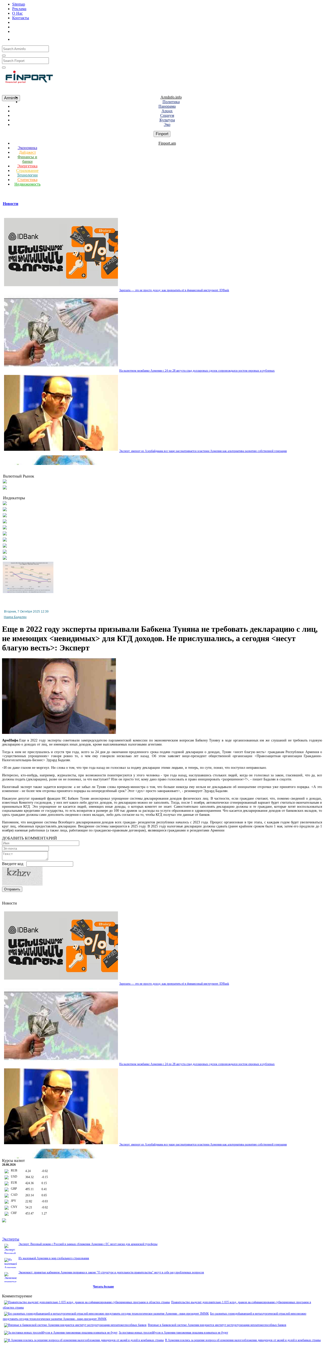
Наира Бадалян (15, 617)
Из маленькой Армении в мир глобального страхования (53, 1258)
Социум (167, 115)
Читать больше (103, 1286)
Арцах (167, 111)
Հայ (22, 38)
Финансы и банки (27, 159)
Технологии (27, 175)
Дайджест (27, 152)
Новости (10, 203)
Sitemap (18, 4)
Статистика (27, 179)
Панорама (167, 106)
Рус (33, 38)
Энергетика (27, 166)
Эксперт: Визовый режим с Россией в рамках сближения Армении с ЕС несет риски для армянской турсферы (87, 1244)
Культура (167, 120)
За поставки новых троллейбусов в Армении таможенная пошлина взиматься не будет (173, 1332)
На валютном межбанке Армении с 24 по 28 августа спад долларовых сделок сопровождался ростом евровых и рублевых (197, 370)
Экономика (27, 148)
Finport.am (167, 143)
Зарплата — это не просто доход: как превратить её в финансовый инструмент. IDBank (174, 290)
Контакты (20, 18)
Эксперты (10, 1239)
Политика (171, 102)
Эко (167, 124)
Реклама (19, 9)
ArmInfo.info (171, 97)
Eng (43, 38)
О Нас (17, 13)
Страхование (27, 170)
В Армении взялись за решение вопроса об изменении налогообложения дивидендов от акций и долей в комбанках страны (243, 1340)
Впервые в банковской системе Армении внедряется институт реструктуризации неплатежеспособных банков (217, 1325)
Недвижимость (27, 184)
